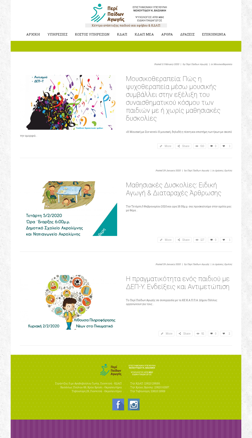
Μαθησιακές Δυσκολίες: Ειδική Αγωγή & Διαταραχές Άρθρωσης (173, 189)
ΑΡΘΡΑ (167, 34)
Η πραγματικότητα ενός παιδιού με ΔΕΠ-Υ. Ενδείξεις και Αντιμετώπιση (178, 283)
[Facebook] (118, 404)
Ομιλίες (228, 170)
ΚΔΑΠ (122, 34)
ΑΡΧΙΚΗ (33, 34)
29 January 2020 (172, 170)
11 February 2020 (170, 64)
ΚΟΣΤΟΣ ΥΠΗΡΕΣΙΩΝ (92, 34)
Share (185, 146)
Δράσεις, (219, 170)
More (168, 146)
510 (202, 146)
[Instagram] (134, 404)
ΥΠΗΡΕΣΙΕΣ (57, 34)
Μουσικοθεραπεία (222, 64)
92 (202, 333)
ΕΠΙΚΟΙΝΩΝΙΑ (214, 34)
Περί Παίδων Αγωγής (197, 64)
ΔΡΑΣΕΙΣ (187, 34)
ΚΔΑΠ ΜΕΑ (144, 34)
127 (202, 239)
